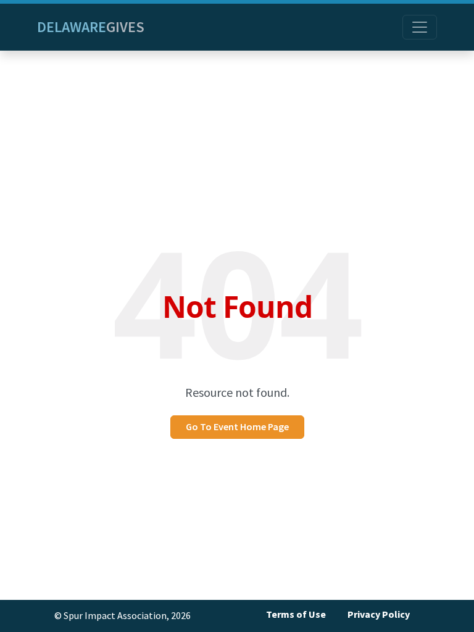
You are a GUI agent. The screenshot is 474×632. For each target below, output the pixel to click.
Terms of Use (296, 614)
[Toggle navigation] (419, 27)
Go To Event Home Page (237, 426)
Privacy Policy (378, 614)
